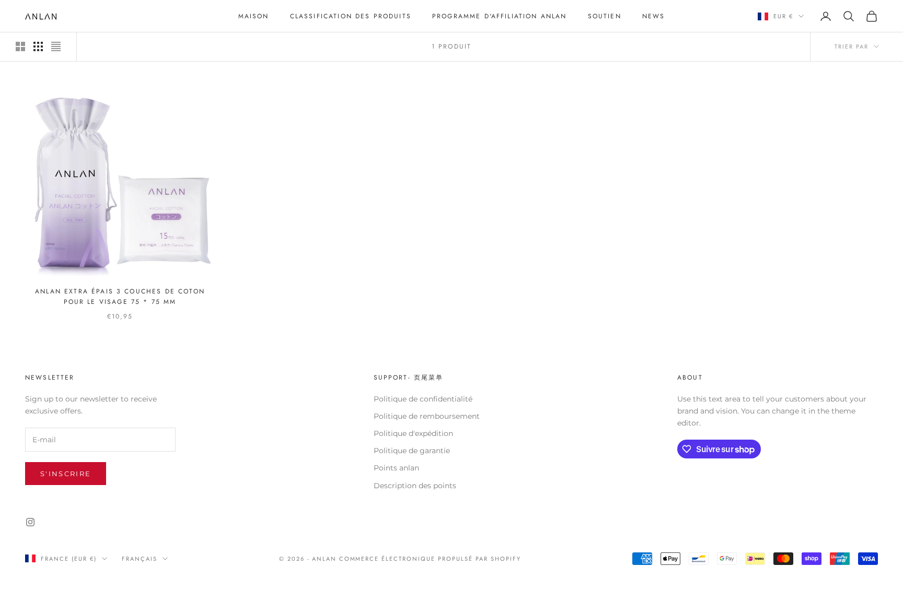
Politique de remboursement (427, 416)
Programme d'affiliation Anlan (499, 16)
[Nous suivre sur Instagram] (30, 522)
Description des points (415, 485)
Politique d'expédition (413, 433)
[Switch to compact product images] (56, 46)
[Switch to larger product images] (20, 46)
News (653, 16)
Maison (253, 16)
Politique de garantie (412, 450)
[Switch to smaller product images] (38, 46)
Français (139, 558)
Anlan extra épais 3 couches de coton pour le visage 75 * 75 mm (120, 296)
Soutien (604, 16)
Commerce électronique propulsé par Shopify (430, 558)
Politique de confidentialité (423, 399)
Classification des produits (350, 16)
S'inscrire (65, 473)
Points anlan (396, 468)
